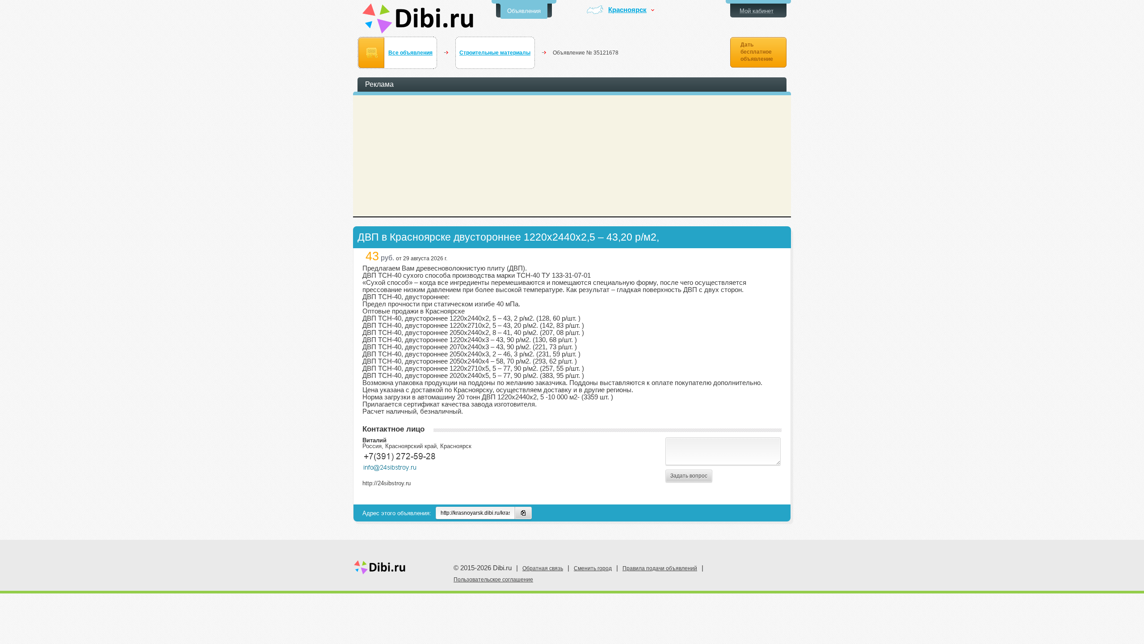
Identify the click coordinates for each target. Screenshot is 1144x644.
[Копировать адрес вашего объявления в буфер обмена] (523, 513)
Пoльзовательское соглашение (493, 579)
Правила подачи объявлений (659, 568)
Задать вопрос (688, 476)
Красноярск (627, 10)
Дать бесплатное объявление (756, 52)
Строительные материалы (494, 53)
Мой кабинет (757, 11)
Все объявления (410, 53)
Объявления (524, 11)
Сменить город (593, 568)
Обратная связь (542, 568)
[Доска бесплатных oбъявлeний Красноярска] (418, 18)
